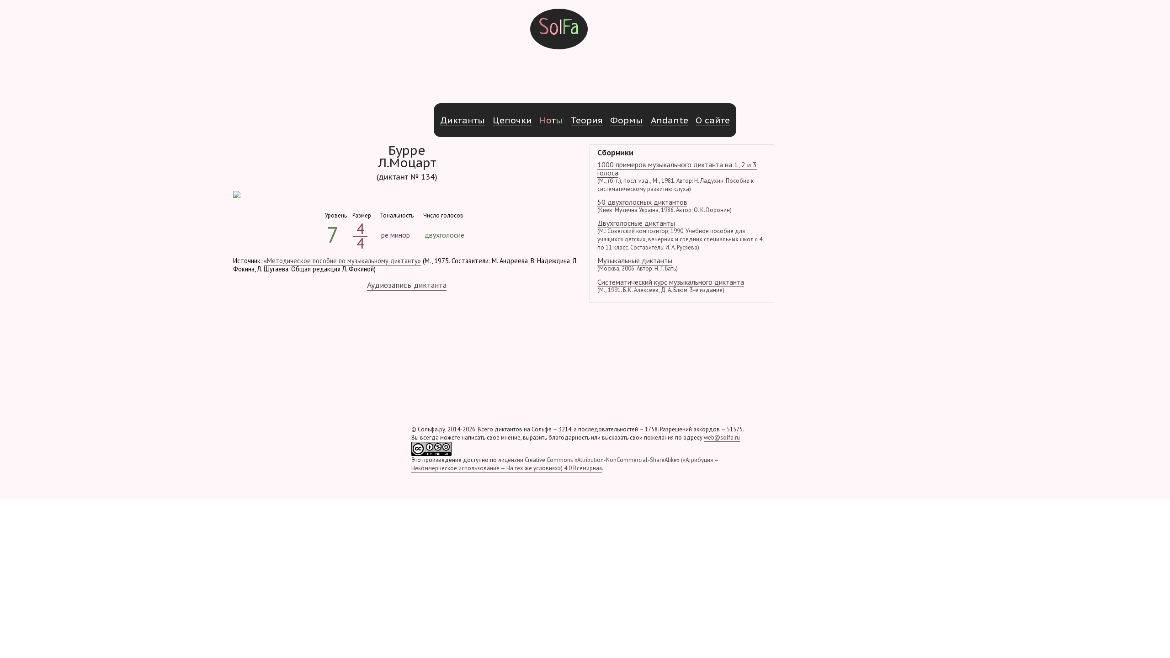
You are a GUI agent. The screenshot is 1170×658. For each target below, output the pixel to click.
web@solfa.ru (722, 437)
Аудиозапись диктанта (407, 285)
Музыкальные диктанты (637, 264)
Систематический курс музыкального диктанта (670, 285)
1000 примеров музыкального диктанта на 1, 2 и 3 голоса (677, 176)
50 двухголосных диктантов (664, 205)
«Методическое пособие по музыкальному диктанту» (342, 260)
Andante (669, 120)
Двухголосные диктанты (679, 234)
